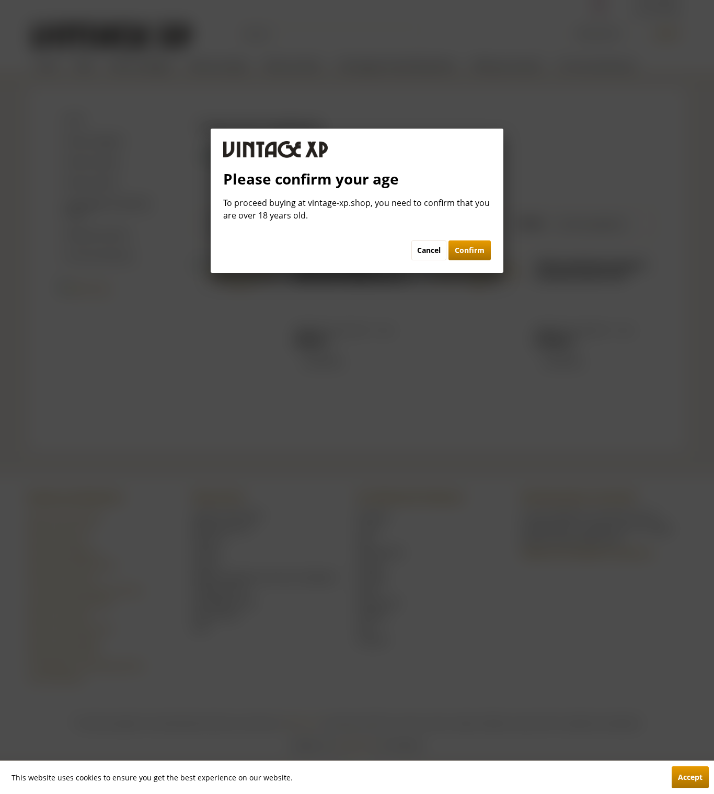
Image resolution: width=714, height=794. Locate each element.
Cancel (429, 250)
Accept (690, 777)
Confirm (470, 250)
